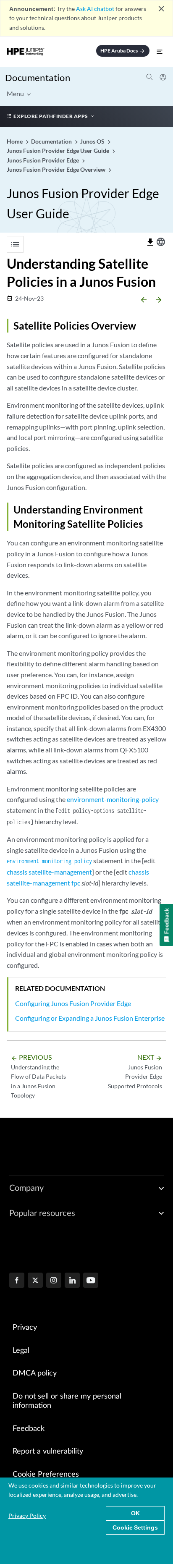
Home (15, 141)
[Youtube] (90, 1281)
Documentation (37, 77)
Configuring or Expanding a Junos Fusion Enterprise (90, 1018)
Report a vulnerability (48, 1451)
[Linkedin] (72, 1281)
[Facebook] (16, 1281)
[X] (35, 1281)
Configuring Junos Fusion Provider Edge (73, 1003)
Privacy (25, 1327)
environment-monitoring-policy (113, 799)
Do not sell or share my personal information (67, 1401)
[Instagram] (53, 1281)
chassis (17, 872)
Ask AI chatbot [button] (95, 8)
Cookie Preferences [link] (46, 1474)
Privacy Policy (27, 1515)
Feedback (29, 1429)
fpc (75, 883)
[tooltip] (150, 242)
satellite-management (60, 872)
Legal (21, 1350)
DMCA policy (35, 1373)
